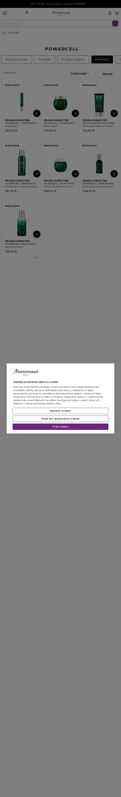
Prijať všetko (60, 426)
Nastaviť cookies (60, 411)
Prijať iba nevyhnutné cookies (60, 418)
